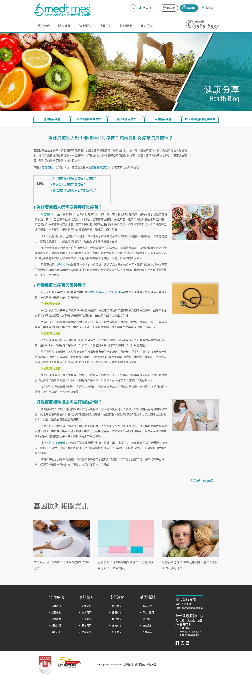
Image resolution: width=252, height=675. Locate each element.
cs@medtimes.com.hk (192, 608)
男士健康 (86, 619)
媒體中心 (56, 612)
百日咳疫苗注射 (126, 119)
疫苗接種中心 (50, 167)
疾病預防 (207, 480)
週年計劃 (86, 606)
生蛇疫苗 (117, 625)
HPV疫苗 (117, 619)
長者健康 (86, 625)
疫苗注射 (196, 480)
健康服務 (85, 26)
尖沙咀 (191, 620)
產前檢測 (147, 606)
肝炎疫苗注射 (52, 119)
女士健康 (86, 612)
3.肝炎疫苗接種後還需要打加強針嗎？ (74, 190)
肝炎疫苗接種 (57, 442)
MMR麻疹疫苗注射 (89, 119)
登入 (145, 8)
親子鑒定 (147, 619)
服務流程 (56, 625)
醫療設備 (56, 619)
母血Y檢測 (148, 612)
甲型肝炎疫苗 (95, 292)
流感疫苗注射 (163, 119)
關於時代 (44, 26)
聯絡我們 (56, 632)
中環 (182, 620)
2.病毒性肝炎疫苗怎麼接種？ (68, 184)
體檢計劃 (64, 26)
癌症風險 (147, 625)
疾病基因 (147, 632)
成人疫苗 (117, 606)
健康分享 (146, 26)
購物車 (171, 8)
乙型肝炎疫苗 (115, 292)
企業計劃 (86, 632)
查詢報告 (191, 8)
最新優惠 (126, 26)
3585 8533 (187, 604)
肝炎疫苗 (62, 264)
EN (212, 8)
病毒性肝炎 (48, 214)
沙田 (199, 620)
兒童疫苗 (117, 612)
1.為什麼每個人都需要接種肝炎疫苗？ (74, 178)
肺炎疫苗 (117, 632)
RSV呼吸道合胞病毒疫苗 (200, 119)
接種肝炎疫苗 (99, 167)
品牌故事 (56, 606)
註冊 (152, 8)
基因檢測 (105, 26)
